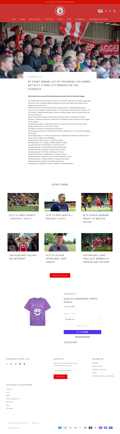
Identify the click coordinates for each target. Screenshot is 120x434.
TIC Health (9, 408)
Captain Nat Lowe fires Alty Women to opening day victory (96, 258)
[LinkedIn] (24, 364)
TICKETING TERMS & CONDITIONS (103, 376)
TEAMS (22, 19)
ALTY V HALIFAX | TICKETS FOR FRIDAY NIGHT (60, 2)
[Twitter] (72, 313)
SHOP (69, 19)
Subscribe (60, 377)
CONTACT (95, 363)
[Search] (110, 11)
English (35, 423)
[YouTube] (20, 364)
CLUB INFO (49, 19)
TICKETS (60, 19)
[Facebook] (69, 313)
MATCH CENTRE (35, 19)
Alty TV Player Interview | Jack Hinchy (56, 258)
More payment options (82, 336)
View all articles (59, 275)
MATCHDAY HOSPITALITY (98, 19)
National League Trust (13, 399)
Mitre (7, 405)
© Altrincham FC (14, 428)
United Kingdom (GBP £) (18, 423)
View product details (70, 342)
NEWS (14, 19)
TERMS (94, 373)
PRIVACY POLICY (97, 366)
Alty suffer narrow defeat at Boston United (96, 218)
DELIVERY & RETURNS (99, 369)
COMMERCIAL (80, 19)
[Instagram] (15, 364)
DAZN (8, 395)
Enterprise (9, 389)
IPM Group (9, 402)
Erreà (7, 392)
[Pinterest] (74, 313)
